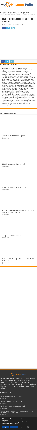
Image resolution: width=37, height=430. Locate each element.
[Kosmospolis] (18, 4)
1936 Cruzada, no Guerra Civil (13, 164)
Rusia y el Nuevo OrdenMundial (14, 187)
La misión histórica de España (13, 136)
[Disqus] (18, 294)
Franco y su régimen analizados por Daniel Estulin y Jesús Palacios (18, 211)
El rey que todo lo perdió (11, 236)
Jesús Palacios (7, 24)
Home (4, 12)
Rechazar (14, 427)
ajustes (15, 424)
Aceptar (5, 427)
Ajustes (22, 427)
